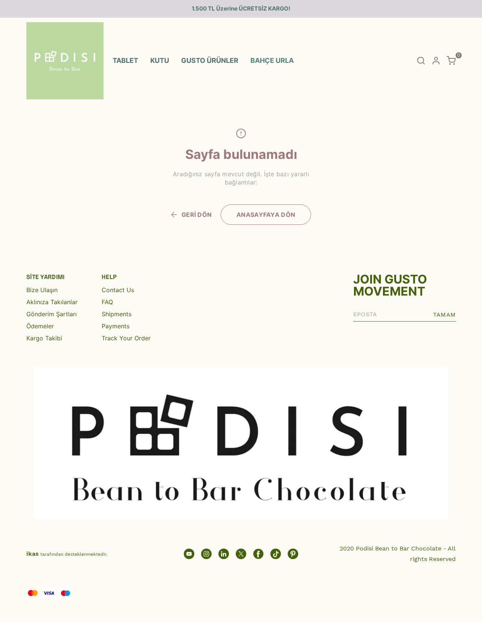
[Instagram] (206, 554)
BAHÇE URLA (272, 60)
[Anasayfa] (293, 554)
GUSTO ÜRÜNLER (209, 60)
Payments (116, 326)
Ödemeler (40, 326)
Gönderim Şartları (51, 314)
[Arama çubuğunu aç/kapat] (421, 60)
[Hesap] (436, 60)
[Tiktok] (275, 554)
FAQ (107, 302)
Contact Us (118, 290)
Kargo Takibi (44, 338)
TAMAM (444, 314)
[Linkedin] (223, 554)
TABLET (125, 60)
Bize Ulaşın (42, 290)
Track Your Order (126, 338)
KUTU (159, 60)
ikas (32, 553)
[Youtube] (189, 554)
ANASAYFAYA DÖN (265, 214)
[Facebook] (258, 554)
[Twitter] (241, 554)
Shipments (116, 314)
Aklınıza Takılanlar (52, 302)
